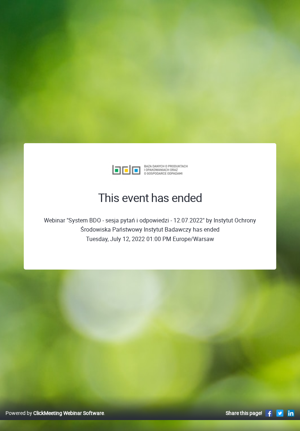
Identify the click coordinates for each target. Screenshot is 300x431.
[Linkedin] (291, 412)
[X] (280, 412)
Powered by (54, 412)
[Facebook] (269, 412)
